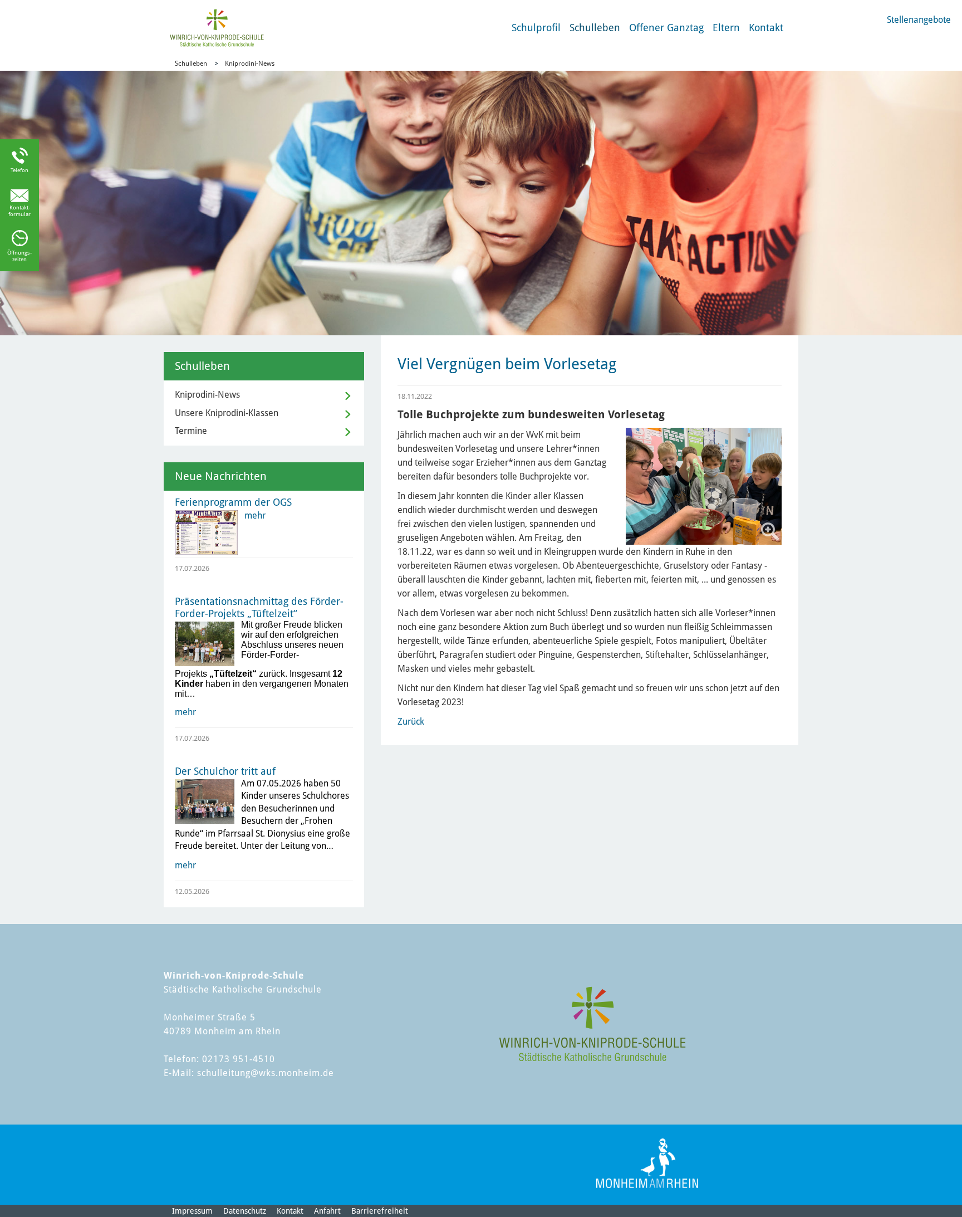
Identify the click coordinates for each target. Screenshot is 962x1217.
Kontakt (766, 27)
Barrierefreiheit (379, 1210)
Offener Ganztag (666, 27)
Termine (191, 431)
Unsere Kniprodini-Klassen (226, 413)
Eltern (726, 27)
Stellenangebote (919, 19)
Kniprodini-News (249, 63)
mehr (255, 515)
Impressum (192, 1210)
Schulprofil (536, 27)
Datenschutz (244, 1210)
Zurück (410, 721)
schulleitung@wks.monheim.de (265, 1073)
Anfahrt (327, 1210)
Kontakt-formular (19, 210)
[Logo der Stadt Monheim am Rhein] (647, 1163)
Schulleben (595, 27)
